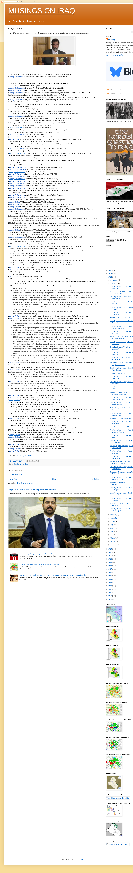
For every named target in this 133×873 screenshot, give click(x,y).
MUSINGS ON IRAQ (41, 11)
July (112, 525)
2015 (110, 575)
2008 (110, 599)
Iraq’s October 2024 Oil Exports (120, 418)
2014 (110, 579)
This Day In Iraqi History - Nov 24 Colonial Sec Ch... (121, 327)
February (113, 541)
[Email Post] (26, 461)
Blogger (81, 859)
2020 (110, 559)
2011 (110, 589)
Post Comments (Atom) (25, 483)
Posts (110, 89)
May (112, 531)
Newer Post (13, 479)
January (113, 545)
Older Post (95, 479)
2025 (110, 273)
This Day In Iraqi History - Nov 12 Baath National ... (121, 422)
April (112, 535)
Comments (112, 93)
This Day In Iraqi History (21, 464)
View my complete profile (114, 55)
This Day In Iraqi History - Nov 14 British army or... (121, 403)
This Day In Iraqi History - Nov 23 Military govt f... (121, 332)
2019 (110, 562)
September (114, 518)
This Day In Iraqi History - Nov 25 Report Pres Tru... (121, 322)
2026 (110, 270)
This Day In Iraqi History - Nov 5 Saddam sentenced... (121, 478)
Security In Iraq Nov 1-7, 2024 (120, 427)
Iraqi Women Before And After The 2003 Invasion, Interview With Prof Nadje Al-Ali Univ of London (52, 575)
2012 (110, 586)
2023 (110, 549)
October (113, 514)
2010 (110, 592)
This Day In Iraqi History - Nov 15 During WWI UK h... (121, 398)
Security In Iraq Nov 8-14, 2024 (120, 373)
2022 (110, 552)
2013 (110, 582)
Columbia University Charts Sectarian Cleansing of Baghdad (39, 564)
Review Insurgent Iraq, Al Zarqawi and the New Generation (39, 554)
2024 (110, 277)
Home (54, 479)
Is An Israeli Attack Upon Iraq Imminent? (120, 348)
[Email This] (30, 461)
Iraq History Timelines (23, 455)
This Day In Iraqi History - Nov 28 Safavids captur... (121, 303)
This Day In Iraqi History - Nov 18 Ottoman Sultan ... (121, 377)
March (112, 538)
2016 (110, 572)
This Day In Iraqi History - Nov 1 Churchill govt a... (121, 509)
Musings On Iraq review (17, 127)
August (113, 521)
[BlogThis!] (32, 461)
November (114, 283)
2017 (110, 569)
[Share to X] (34, 461)
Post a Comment (16, 474)
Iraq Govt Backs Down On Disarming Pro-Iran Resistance (32, 489)
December (114, 280)
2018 (110, 566)
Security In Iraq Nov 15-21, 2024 (121, 317)
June (112, 528)
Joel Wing (111, 39)
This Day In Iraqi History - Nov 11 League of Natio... (121, 431)
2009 (110, 596)
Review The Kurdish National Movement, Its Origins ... (120, 393)
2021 (110, 555)
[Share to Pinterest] (38, 461)
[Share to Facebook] (36, 461)
